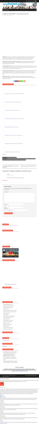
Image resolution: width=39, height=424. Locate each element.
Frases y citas (5, 313)
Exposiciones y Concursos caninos (8, 311)
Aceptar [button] (22, 381)
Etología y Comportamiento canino (9, 310)
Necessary (2, 395)
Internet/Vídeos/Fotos (7, 317)
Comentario (6, 191)
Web (9, 210)
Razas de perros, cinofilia (7, 320)
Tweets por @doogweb (6, 340)
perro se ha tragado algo (27, 158)
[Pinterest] (17, 81)
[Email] (21, 81)
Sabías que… (5, 323)
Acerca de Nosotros (28, 375)
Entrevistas (5, 308)
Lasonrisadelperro (6, 351)
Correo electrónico (6, 208)
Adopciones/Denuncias (7, 307)
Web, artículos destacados (7, 327)
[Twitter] (14, 81)
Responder (5, 180)
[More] (25, 81)
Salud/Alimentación (6, 324)
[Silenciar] (15, 256)
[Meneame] (19, 81)
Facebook (26, 370)
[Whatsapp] (23, 81)
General (4, 314)
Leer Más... (25, 381)
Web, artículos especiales (7, 329)
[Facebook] (16, 81)
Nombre (5, 204)
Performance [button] (2, 406)
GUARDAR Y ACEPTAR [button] (3, 423)
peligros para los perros (11, 158)
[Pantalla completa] (17, 256)
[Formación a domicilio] (10, 238)
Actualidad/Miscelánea (7, 304)
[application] (10, 252)
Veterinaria (14, 157)
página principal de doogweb (17, 370)
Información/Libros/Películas (8, 316)
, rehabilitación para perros (9, 355)
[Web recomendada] (10, 294)
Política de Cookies (34, 375)
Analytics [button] (1, 410)
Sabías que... (10, 157)
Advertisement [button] (2, 415)
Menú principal (6, 9)
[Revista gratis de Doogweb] (10, 273)
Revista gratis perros (6, 321)
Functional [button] (2, 401)
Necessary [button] (1, 394)
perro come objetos (19, 158)
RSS (12, 375)
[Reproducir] (3, 256)
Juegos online (5, 318)
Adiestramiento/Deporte (7, 305)
